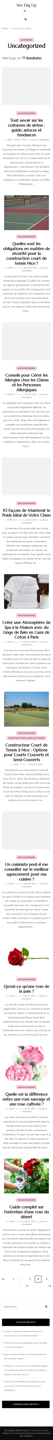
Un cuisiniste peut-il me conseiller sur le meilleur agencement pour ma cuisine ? (26, 871)
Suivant (47, 1286)
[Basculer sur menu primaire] (25, 11)
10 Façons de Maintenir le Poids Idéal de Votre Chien (26, 513)
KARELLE (11, 394)
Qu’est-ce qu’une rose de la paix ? (26, 989)
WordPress (28, 1436)
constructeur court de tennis (26, 738)
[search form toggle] (25, 19)
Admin (9, 139)
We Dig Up (27, 5)
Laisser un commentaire (39, 139)
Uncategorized (26, 113)
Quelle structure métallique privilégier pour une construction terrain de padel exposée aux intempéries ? (24, 1386)
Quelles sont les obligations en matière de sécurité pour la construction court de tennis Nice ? (26, 253)
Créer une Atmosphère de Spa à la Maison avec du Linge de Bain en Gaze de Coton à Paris (26, 630)
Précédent (5, 1279)
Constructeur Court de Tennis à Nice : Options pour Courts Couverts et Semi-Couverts (26, 752)
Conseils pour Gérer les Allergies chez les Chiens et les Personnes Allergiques (26, 382)
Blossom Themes (35, 1433)
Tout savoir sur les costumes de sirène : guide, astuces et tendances (26, 127)
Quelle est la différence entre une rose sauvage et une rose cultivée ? (26, 1099)
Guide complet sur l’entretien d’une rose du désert (26, 1211)
